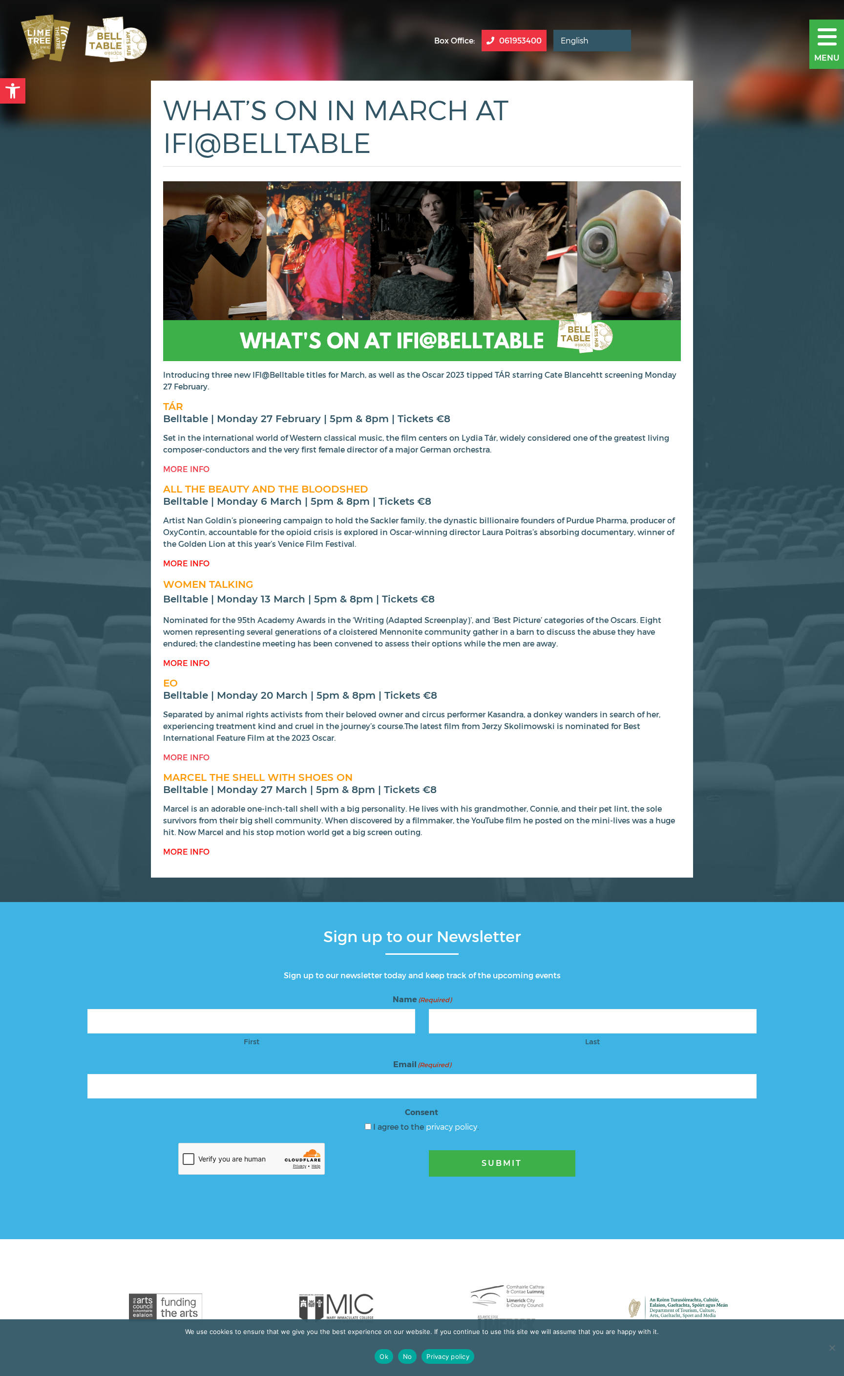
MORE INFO (186, 468)
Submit (502, 1163)
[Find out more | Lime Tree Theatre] (165, 1307)
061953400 (520, 40)
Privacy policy (447, 1356)
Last (592, 1041)
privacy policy (451, 1126)
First (251, 1041)
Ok (384, 1356)
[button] (12, 91)
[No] (832, 1348)
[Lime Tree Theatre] (81, 40)
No (407, 1356)
